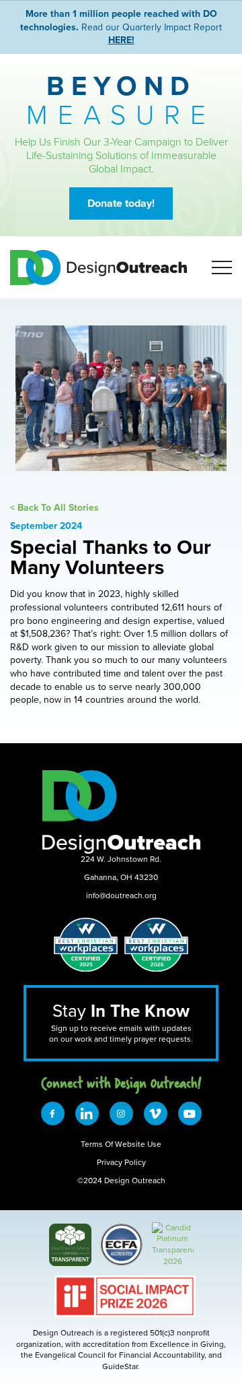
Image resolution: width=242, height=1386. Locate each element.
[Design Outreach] (173, 1227)
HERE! (121, 39)
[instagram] (121, 1113)
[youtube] (190, 1113)
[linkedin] (87, 1113)
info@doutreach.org (121, 895)
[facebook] (53, 1113)
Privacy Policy (121, 1162)
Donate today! (121, 203)
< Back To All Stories (54, 507)
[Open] (222, 267)
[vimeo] (155, 1113)
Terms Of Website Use (121, 1143)
